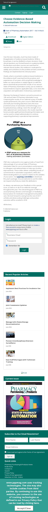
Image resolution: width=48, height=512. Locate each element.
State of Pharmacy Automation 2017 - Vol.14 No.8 (24, 31)
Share (9, 41)
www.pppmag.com (12, 229)
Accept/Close (24, 508)
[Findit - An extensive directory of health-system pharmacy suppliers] (24, 373)
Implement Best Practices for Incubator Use (23, 288)
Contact (17, 13)
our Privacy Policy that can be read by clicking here (25, 501)
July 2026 (8, 346)
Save (20, 41)
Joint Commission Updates (16, 305)
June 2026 (9, 291)
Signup (24, 13)
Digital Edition (27, 37)
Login (31, 13)
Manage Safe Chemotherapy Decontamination (17, 323)
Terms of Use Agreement (9, 2)
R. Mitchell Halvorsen (10, 25)
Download (11, 37)
